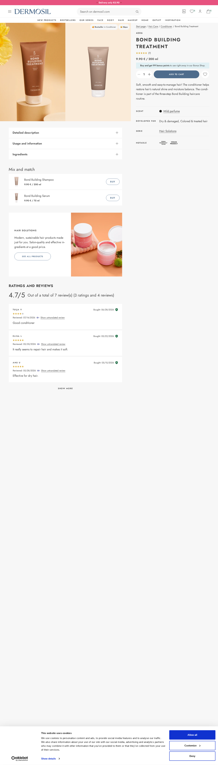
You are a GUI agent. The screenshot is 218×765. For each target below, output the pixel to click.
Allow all (192, 734)
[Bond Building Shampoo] (17, 181)
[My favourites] (192, 11)
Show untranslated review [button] (53, 317)
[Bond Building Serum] (17, 198)
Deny (192, 756)
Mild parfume (171, 111)
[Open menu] (10, 11)
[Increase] (149, 74)
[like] (205, 74)
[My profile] (200, 11)
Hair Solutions (167, 131)
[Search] (137, 11)
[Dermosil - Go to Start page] (32, 11)
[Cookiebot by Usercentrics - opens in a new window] (19, 758)
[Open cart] (208, 11)
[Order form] (184, 11)
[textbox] (144, 74)
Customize (190, 745)
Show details (48, 758)
